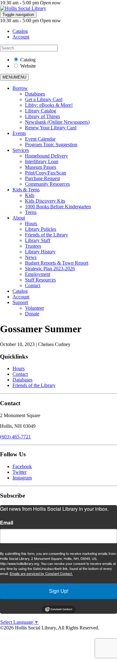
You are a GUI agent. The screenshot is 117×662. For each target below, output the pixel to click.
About (18, 217)
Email (6, 522)
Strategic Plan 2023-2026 (50, 268)
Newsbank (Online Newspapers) (57, 122)
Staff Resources (40, 279)
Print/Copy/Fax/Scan (45, 172)
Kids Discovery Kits (45, 201)
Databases (35, 93)
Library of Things (42, 116)
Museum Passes (40, 167)
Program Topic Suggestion (51, 144)
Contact (32, 285)
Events (19, 133)
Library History (40, 251)
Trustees (33, 246)
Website (28, 66)
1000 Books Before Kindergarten (58, 206)
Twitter (19, 472)
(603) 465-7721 (15, 436)
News (31, 257)
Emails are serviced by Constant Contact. (41, 573)
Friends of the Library (46, 234)
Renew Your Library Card (50, 127)
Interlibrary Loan (41, 161)
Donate (32, 313)
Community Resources (47, 184)
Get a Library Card (43, 99)
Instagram (22, 477)
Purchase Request (42, 178)
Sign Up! (58, 591)
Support (20, 302)
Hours (31, 223)
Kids (29, 195)
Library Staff (37, 240)
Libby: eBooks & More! (49, 105)
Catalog (20, 31)
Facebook (22, 466)
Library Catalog (40, 110)
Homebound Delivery (46, 155)
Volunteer (34, 308)
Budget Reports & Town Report (56, 263)
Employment (37, 274)
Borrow (20, 88)
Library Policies (40, 229)
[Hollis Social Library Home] (23, 8)
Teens (31, 212)
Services (20, 150)
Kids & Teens (26, 189)
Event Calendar (40, 139)
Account (20, 36)
